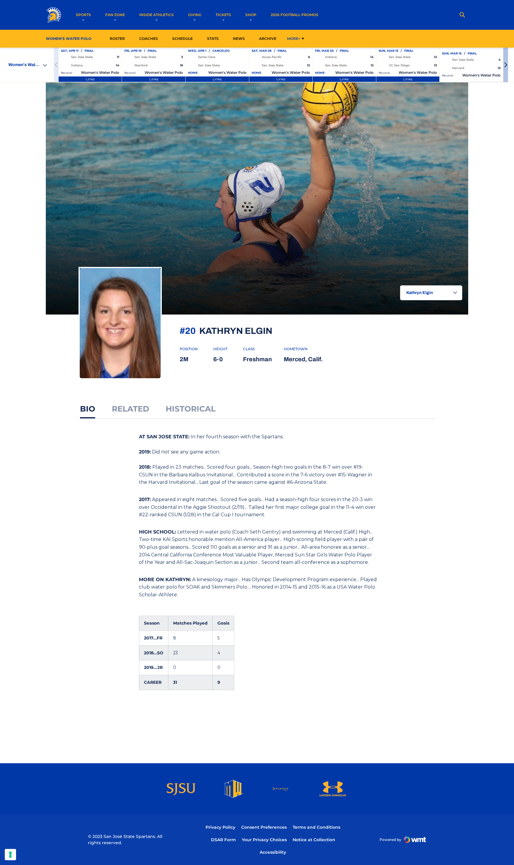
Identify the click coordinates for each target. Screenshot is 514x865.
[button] (505, 65)
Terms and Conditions (316, 827)
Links (90, 79)
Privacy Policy (220, 827)
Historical (191, 409)
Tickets (223, 14)
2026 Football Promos (294, 14)
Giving (194, 14)
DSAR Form (223, 839)
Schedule (182, 38)
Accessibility (273, 852)
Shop (250, 14)
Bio (87, 409)
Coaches (148, 38)
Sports (83, 14)
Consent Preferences (264, 827)
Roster (117, 38)
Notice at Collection (314, 839)
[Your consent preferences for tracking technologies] (10, 854)
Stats (214, 38)
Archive (267, 38)
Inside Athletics (156, 14)
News (239, 38)
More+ (293, 38)
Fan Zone (115, 14)
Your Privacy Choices (264, 839)
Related (130, 409)
